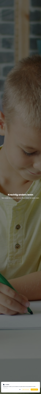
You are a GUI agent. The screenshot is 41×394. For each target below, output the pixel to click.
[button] (20, 389)
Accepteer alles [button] (34, 389)
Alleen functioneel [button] (26, 389)
